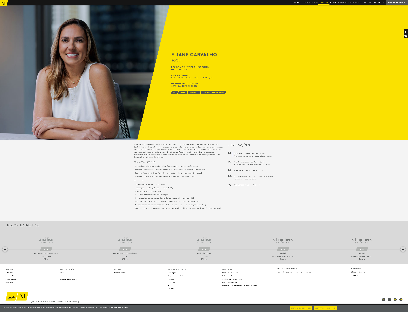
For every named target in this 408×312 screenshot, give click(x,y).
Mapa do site (10, 282)
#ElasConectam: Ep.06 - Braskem (247, 185)
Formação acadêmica (145, 162)
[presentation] (5, 249)
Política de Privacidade (230, 273)
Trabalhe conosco (120, 273)
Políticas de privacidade (119, 307)
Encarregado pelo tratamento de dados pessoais (239, 286)
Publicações (172, 273)
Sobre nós (9, 273)
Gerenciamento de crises (184, 86)
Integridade (356, 268)
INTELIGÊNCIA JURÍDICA (397, 3)
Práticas (62, 273)
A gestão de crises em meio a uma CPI (248, 170)
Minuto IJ (171, 279)
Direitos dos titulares (229, 282)
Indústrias (63, 276)
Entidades (139, 180)
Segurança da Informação (287, 268)
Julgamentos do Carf (175, 276)
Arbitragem (193, 77)
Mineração (207, 77)
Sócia (176, 60)
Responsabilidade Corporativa (16, 276)
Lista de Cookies (228, 276)
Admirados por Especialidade (46, 253)
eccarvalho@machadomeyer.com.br (190, 67)
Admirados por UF (125, 253)
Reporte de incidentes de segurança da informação (294, 272)
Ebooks (170, 285)
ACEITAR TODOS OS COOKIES (325, 308)
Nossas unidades (11, 279)
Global (204, 253)
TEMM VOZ (354, 275)
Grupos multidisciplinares (68, 279)
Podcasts (171, 282)
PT (379, 3)
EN (383, 3)
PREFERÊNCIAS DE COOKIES (301, 308)
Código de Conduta (358, 272)
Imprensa (171, 288)
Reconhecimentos (23, 225)
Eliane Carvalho (194, 54)
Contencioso (178, 77)
